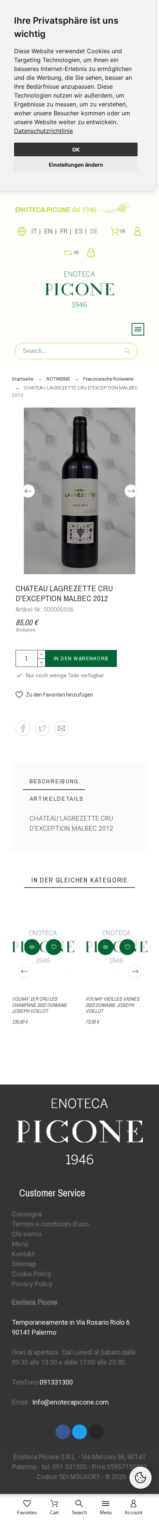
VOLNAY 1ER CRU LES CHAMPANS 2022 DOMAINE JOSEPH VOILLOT (39, 1004)
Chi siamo (26, 1234)
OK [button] (76, 149)
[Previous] (28, 491)
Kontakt (23, 1254)
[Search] (127, 351)
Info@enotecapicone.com (70, 1402)
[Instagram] (96, 1431)
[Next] (131, 491)
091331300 (56, 1382)
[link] (43, 131)
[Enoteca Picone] (79, 290)
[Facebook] (62, 1431)
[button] (54, 695)
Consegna (27, 1214)
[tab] (54, 781)
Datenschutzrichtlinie (43, 131)
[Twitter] (79, 1431)
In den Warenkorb (81, 658)
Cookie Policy (31, 1274)
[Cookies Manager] (140, 1478)
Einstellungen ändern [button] (76, 164)
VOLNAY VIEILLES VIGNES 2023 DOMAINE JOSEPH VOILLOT (112, 1004)
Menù (20, 1244)
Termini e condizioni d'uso (50, 1224)
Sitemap (24, 1264)
